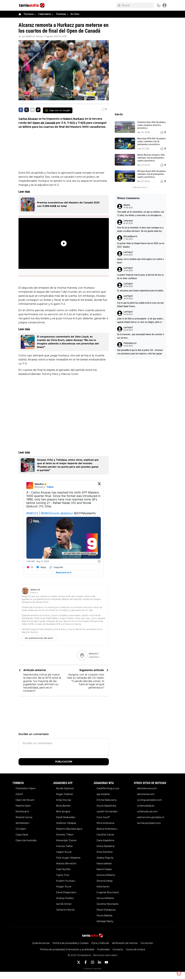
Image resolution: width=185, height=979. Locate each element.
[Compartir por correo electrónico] (32, 109)
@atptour (67, 513)
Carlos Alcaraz (28, 118)
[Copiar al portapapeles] (38, 109)
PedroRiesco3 (129, 343)
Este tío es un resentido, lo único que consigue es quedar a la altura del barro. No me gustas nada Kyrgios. (140, 229)
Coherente (128, 220)
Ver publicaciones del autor (39, 638)
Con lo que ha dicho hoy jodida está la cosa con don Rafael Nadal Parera (140, 304)
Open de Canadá (43, 122)
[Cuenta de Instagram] (92, 962)
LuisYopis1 (128, 252)
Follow (50, 487)
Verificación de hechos (125, 943)
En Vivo (75, 14)
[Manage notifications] (179, 973)
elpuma (126, 205)
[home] (19, 14)
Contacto (117, 949)
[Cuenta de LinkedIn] (99, 962)
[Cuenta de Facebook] (85, 962)
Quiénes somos (41, 943)
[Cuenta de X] (78, 962)
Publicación (63, 761)
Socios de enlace (135, 949)
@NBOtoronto (50, 513)
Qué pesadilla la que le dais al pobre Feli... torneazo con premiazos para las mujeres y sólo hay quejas (140, 352)
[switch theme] (159, 5)
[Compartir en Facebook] (20, 109)
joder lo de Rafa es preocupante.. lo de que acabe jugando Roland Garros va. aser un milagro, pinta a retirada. (140, 320)
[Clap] (82, 655)
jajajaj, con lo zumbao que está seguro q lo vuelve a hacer (140, 261)
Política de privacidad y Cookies (70, 943)
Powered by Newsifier (92, 968)
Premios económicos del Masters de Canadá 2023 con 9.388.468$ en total (68, 204)
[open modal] (164, 5)
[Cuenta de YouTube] (106, 962)
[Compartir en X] (26, 109)
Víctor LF (30, 36)
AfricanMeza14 (130, 236)
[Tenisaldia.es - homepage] (31, 5)
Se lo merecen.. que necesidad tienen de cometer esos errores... (140, 336)
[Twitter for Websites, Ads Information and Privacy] (99, 561)
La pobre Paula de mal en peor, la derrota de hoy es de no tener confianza (140, 276)
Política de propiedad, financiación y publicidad (67, 949)
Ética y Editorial (100, 943)
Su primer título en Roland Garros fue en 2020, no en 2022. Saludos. (140, 245)
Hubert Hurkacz (73, 118)
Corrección (146, 943)
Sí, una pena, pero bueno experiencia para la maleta (140, 290)
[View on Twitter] (99, 485)
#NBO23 (32, 513)
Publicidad (103, 949)
